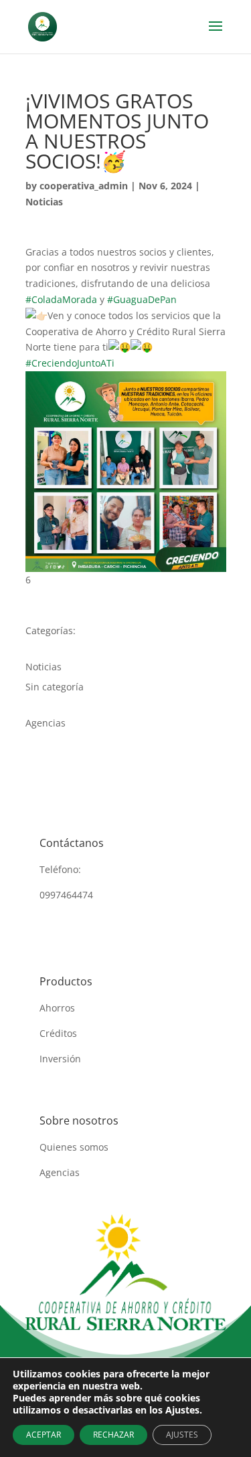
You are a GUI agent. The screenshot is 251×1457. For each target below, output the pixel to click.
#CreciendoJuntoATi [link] (69, 363)
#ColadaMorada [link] (61, 299)
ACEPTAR (43, 1434)
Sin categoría (54, 686)
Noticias (44, 201)
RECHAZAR (113, 1434)
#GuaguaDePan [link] (142, 299)
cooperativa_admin (83, 185)
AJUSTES (182, 1434)
